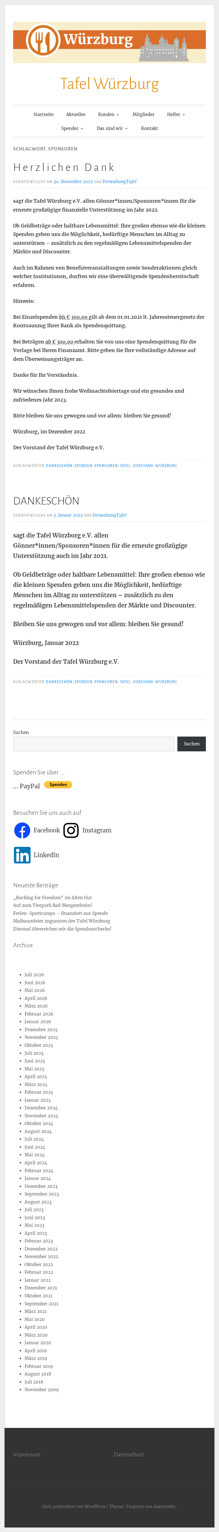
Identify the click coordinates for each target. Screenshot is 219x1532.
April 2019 (36, 1350)
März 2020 (36, 1335)
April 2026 (36, 998)
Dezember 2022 (41, 1249)
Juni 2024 (35, 1147)
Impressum (26, 1454)
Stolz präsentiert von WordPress (74, 1506)
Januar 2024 (38, 1178)
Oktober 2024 (39, 1123)
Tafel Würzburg (109, 83)
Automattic (164, 1506)
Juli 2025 (34, 1053)
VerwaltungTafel (120, 181)
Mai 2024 (35, 1154)
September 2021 (41, 1303)
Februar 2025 (39, 1092)
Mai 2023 (34, 1225)
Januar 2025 (38, 1100)
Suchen (21, 732)
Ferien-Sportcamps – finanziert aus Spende (60, 913)
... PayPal (28, 786)
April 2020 (36, 1327)
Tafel (125, 466)
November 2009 (42, 1389)
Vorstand (143, 466)
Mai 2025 (34, 1069)
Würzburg (166, 466)
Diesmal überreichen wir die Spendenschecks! (62, 929)
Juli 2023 (34, 1209)
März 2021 (36, 1311)
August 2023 (38, 1202)
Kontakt (149, 128)
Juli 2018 (34, 1382)
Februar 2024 (39, 1170)
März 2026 (36, 1006)
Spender (69, 128)
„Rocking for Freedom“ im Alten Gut (52, 897)
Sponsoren (106, 466)
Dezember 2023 (41, 1186)
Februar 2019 (39, 1366)
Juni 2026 (35, 982)
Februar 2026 (39, 1014)
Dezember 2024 (41, 1108)
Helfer (173, 114)
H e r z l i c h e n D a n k (63, 167)
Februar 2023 (39, 1241)
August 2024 (38, 1131)
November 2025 (41, 1037)
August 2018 (38, 1374)
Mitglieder (144, 114)
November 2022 (41, 1256)
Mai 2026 (35, 990)
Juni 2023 (35, 1217)
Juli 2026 (34, 974)
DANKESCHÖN (46, 501)
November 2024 (41, 1115)
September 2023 (42, 1194)
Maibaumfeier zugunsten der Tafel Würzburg (61, 921)
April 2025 (36, 1076)
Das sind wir (110, 128)
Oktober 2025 (39, 1045)
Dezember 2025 (41, 1029)
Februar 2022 (39, 1272)
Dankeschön (59, 466)
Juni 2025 (35, 1061)
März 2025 (36, 1084)
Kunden (106, 114)
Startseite (43, 114)
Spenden (83, 466)
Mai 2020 (35, 1319)
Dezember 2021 (41, 1288)
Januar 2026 (38, 1021)
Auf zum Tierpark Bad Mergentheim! (52, 905)
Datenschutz (129, 1454)
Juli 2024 (34, 1139)
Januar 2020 (38, 1342)
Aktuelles (76, 114)
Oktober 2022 (39, 1264)
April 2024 (36, 1162)
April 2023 (36, 1233)
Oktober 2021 (38, 1296)
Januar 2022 (38, 1280)
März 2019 (36, 1358)
